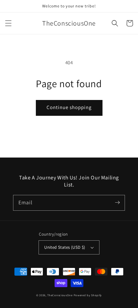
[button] (8, 23)
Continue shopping (69, 107)
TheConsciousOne (60, 295)
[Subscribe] (117, 202)
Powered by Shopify (88, 295)
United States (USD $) (64, 247)
